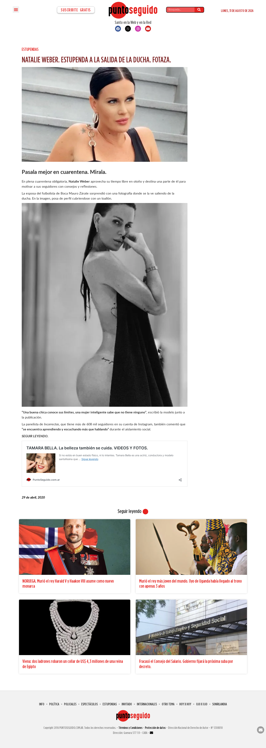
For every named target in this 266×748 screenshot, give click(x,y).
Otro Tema (168, 704)
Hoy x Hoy (185, 704)
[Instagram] (138, 28)
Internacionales (147, 704)
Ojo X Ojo (201, 704)
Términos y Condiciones (130, 727)
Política (54, 704)
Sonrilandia (219, 704)
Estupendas (30, 49)
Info (41, 704)
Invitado (127, 704)
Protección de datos (155, 727)
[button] (16, 9)
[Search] (199, 9)
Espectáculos (89, 704)
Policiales (70, 704)
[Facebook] (118, 28)
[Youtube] (148, 28)
